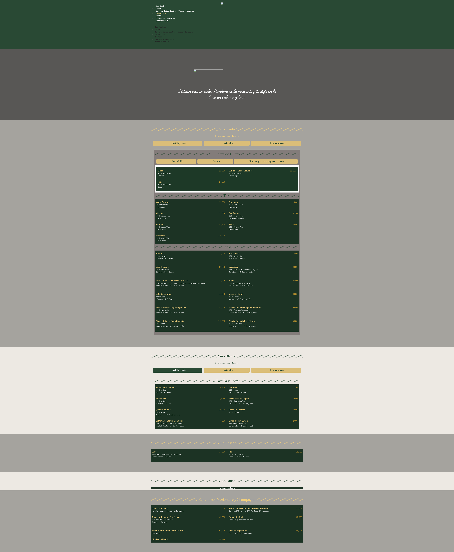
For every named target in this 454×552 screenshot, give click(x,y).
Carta (158, 8)
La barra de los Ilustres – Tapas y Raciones (175, 11)
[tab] (177, 143)
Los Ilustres (161, 6)
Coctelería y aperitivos (166, 18)
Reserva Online (163, 20)
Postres (159, 16)
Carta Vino (161, 13)
